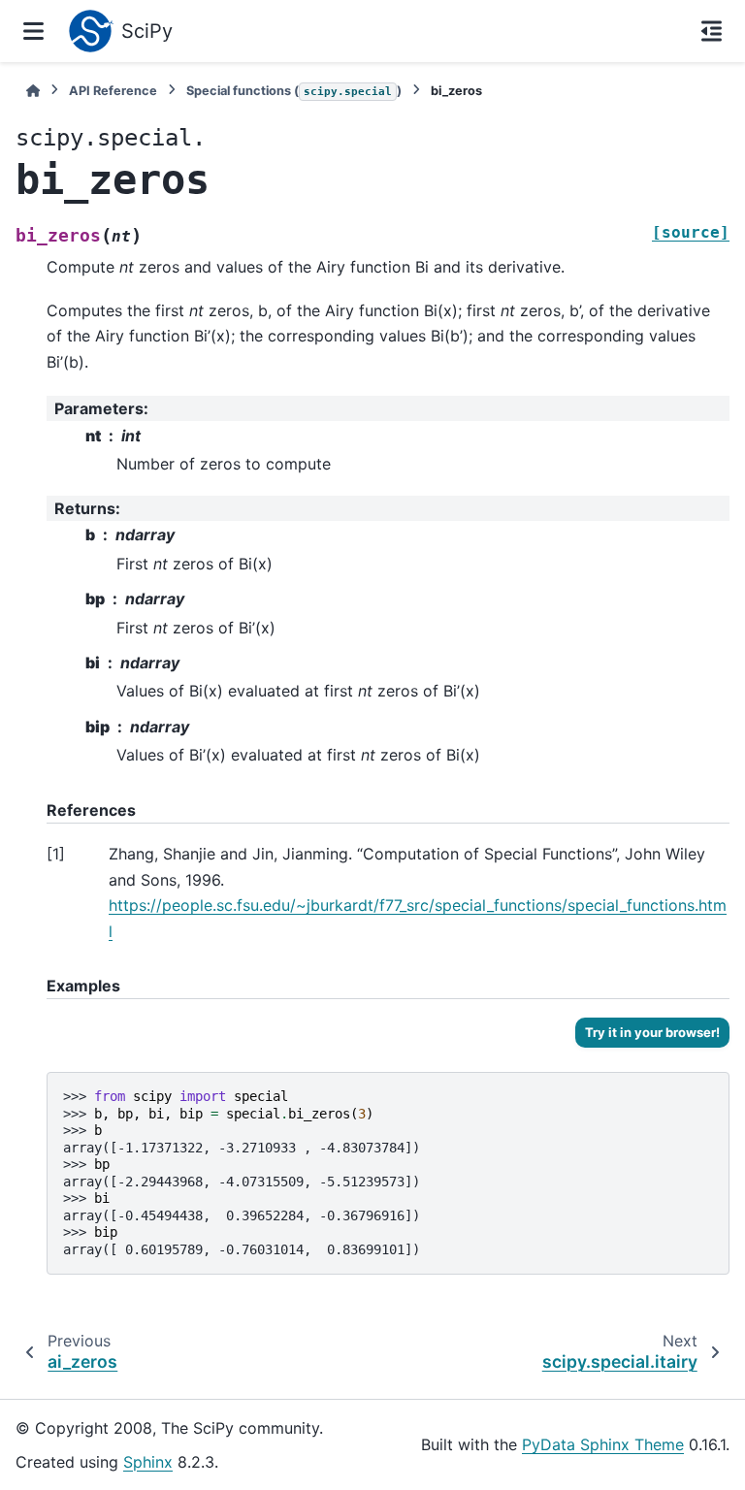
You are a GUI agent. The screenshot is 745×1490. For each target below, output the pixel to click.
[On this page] (711, 31)
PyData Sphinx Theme (603, 1444)
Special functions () (294, 90)
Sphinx (148, 1462)
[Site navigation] (33, 31)
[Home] (33, 91)
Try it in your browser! (652, 1032)
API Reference (113, 90)
